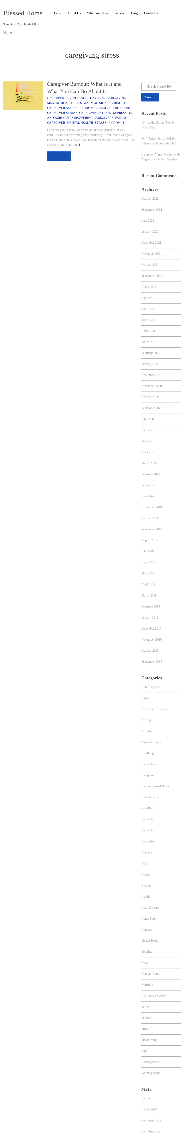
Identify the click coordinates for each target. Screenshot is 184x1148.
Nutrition (147, 984)
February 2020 (150, 474)
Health (145, 896)
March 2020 (149, 463)
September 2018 (151, 661)
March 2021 (149, 342)
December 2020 (151, 375)
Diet (144, 863)
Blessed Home (22, 13)
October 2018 (150, 650)
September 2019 (151, 529)
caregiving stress (95, 113)
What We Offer (97, 13)
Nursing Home (150, 973)
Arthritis (146, 731)
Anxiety (146, 720)
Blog (134, 13)
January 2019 (149, 617)
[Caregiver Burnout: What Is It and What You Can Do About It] (23, 95)
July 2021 (147, 297)
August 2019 (149, 540)
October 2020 (150, 397)
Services (146, 1018)
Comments (151, 1120)
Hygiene (146, 929)
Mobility (146, 951)
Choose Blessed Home (155, 786)
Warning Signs (96, 103)
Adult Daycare (92, 98)
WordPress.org (150, 1131)
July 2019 (147, 551)
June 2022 (147, 220)
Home (57, 13)
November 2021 (151, 253)
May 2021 (147, 320)
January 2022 (149, 231)
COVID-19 (148, 808)
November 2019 (151, 507)
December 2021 (151, 242)
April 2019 (148, 584)
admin (118, 122)
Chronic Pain (149, 797)
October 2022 (150, 198)
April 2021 (148, 331)
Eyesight (146, 885)
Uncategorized (150, 1062)
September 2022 (151, 209)
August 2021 (149, 286)
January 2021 (149, 364)
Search (150, 97)
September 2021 (151, 275)
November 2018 (151, 639)
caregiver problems (112, 108)
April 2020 (148, 452)
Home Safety (149, 918)
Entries (149, 1109)
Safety (145, 1006)
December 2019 (151, 496)
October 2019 (150, 518)
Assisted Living (151, 742)
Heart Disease (150, 907)
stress (100, 122)
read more (59, 156)
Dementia (147, 819)
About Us (74, 13)
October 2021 (150, 264)
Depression (148, 841)
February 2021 (150, 353)
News (144, 962)
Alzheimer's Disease (154, 709)
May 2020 (147, 441)
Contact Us (152, 13)
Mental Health (60, 103)
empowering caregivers (92, 117)
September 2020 (151, 408)
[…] (82, 144)
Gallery (119, 13)
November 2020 (151, 386)
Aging (145, 698)
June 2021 (147, 309)
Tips (78, 103)
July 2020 (147, 419)
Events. (146, 874)
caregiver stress (62, 113)
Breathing (147, 753)
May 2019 (147, 573)
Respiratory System (153, 995)
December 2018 (151, 628)
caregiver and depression (70, 108)
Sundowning (149, 1040)
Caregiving (116, 98)
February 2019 (150, 606)
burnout (118, 103)
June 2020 (147, 430)
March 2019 (149, 595)
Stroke (145, 1029)
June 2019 (147, 562)
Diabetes (146, 852)
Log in (145, 1098)
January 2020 (149, 485)
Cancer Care (149, 764)
